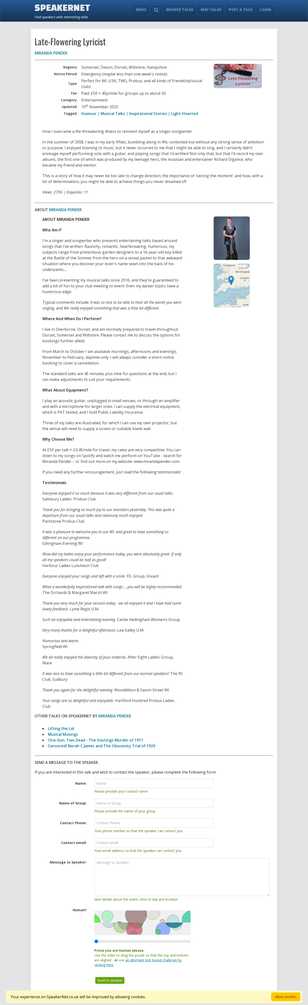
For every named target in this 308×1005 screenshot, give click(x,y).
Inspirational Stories (148, 113)
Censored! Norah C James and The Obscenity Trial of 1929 (101, 746)
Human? (80, 910)
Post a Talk (240, 9)
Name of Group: (73, 803)
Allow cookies (285, 996)
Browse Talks (179, 9)
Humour (88, 113)
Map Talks (211, 9)
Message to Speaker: (68, 862)
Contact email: (74, 842)
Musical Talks (113, 113)
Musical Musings (63, 734)
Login (265, 9)
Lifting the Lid (61, 728)
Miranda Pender (51, 53)
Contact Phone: (73, 823)
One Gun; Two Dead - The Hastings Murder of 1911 (95, 740)
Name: (81, 783)
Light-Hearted (184, 113)
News (141, 9)
